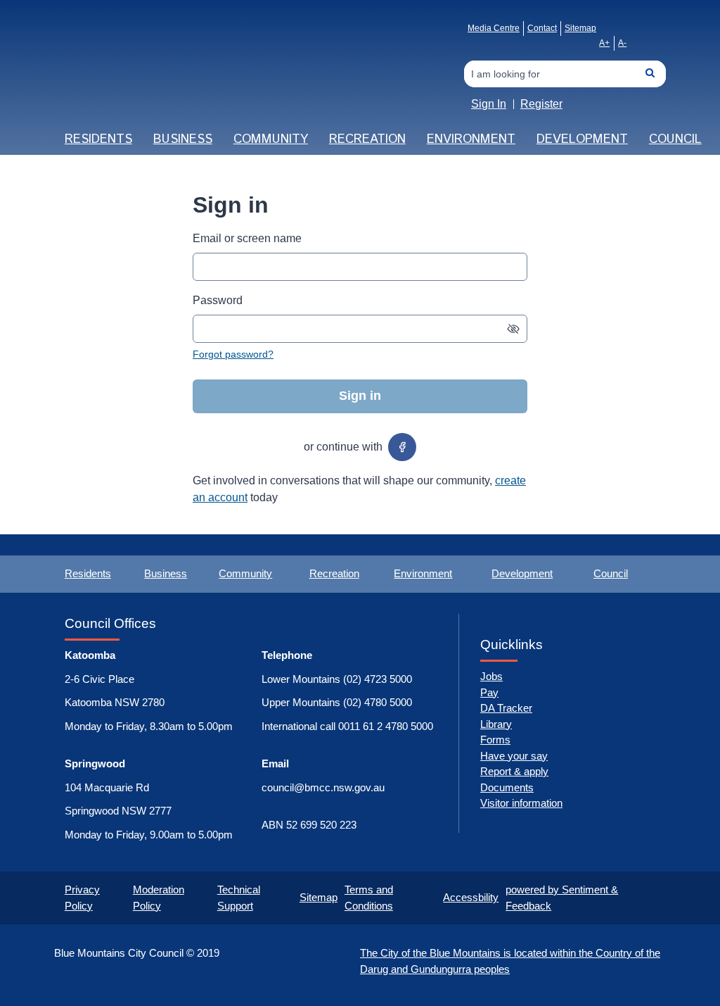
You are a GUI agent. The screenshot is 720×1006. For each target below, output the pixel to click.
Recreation (367, 139)
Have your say (514, 756)
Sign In (488, 104)
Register (541, 104)
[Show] (513, 328)
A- (622, 43)
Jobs (491, 676)
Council (675, 139)
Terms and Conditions (369, 898)
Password (218, 300)
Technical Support (238, 898)
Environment (471, 139)
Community (270, 139)
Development (582, 139)
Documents (507, 787)
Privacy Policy (82, 898)
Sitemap (580, 28)
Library (496, 724)
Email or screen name (247, 238)
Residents (98, 139)
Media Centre (494, 28)
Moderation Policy (158, 898)
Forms (495, 740)
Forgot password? (233, 354)
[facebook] (402, 447)
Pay (489, 692)
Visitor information (521, 803)
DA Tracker (506, 708)
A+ (604, 43)
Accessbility (471, 897)
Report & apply (514, 771)
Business (182, 139)
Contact (542, 28)
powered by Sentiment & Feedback (562, 898)
